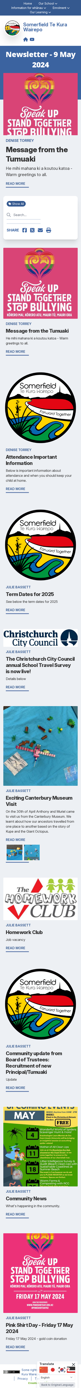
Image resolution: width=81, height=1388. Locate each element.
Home (28, 3)
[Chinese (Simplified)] (43, 1370)
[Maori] (71, 1370)
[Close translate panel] (73, 1364)
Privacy (23, 1378)
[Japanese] (53, 1370)
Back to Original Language (57, 1384)
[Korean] (62, 1370)
